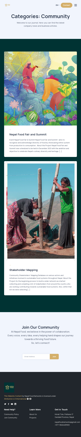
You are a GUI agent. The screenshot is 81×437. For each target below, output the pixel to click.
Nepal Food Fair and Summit (28, 134)
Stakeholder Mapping (23, 270)
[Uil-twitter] (5, 404)
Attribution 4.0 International (15, 399)
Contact (66, 5)
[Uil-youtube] (12, 404)
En (57, 5)
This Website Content (13, 396)
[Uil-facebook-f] (8, 404)
